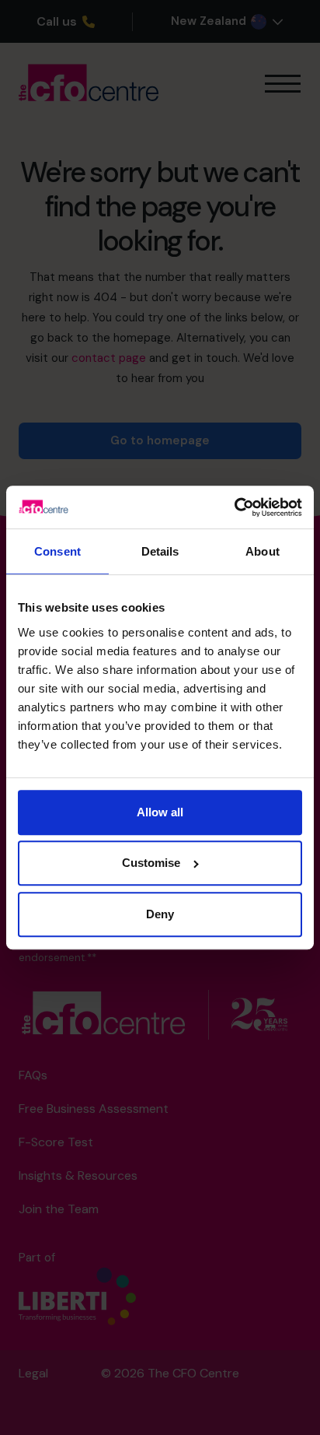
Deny (160, 914)
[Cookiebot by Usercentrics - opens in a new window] (234, 507)
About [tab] (262, 552)
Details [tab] (160, 552)
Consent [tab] (57, 552)
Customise (151, 862)
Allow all (160, 812)
